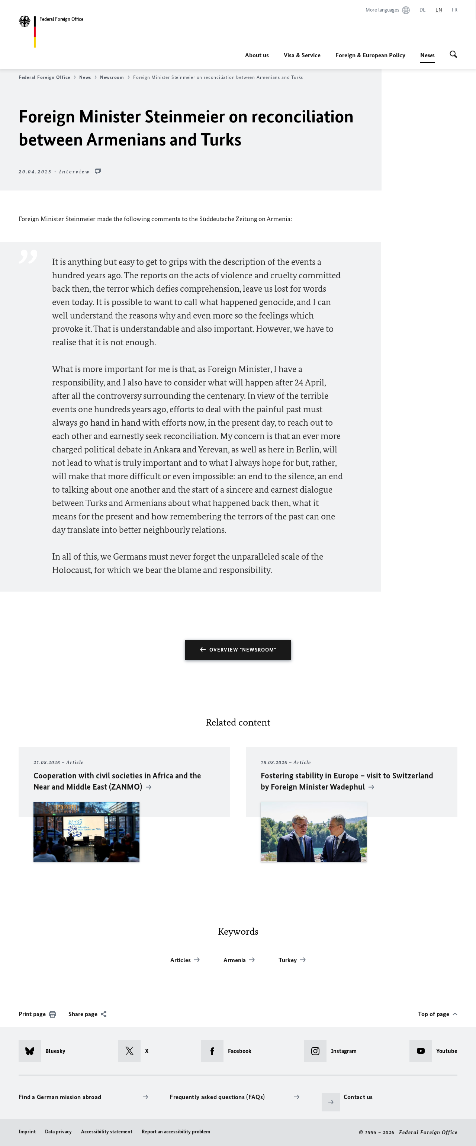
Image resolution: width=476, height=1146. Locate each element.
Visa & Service (302, 55)
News (427, 57)
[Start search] (453, 55)
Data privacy (58, 1132)
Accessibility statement (106, 1132)
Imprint (27, 1132)
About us (257, 55)
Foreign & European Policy (370, 55)
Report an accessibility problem (176, 1132)
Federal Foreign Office (44, 77)
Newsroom (112, 77)
